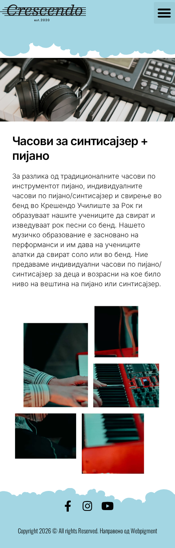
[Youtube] (107, 505)
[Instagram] (87, 505)
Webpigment (144, 530)
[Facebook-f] (67, 505)
